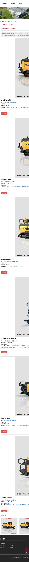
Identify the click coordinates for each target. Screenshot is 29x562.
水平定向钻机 (20, 266)
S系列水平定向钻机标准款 (10, 102)
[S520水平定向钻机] (9, 525)
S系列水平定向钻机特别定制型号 (11, 261)
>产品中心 (2, 547)
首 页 (9, 21)
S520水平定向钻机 (6, 100)
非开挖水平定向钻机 (18, 107)
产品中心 (13, 3)
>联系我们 (12, 547)
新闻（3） (14, 24)
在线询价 (4, 113)
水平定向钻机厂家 (9, 107)
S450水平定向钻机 (6, 179)
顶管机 (6, 266)
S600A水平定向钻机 (6, 497)
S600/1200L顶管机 (6, 259)
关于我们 (4, 3)
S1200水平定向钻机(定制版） (9, 338)
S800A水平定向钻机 (6, 418)
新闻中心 (21, 3)
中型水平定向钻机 (19, 186)
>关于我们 (2, 545)
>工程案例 (12, 545)
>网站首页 (2, 543)
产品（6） (5, 24)
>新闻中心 (12, 543)
